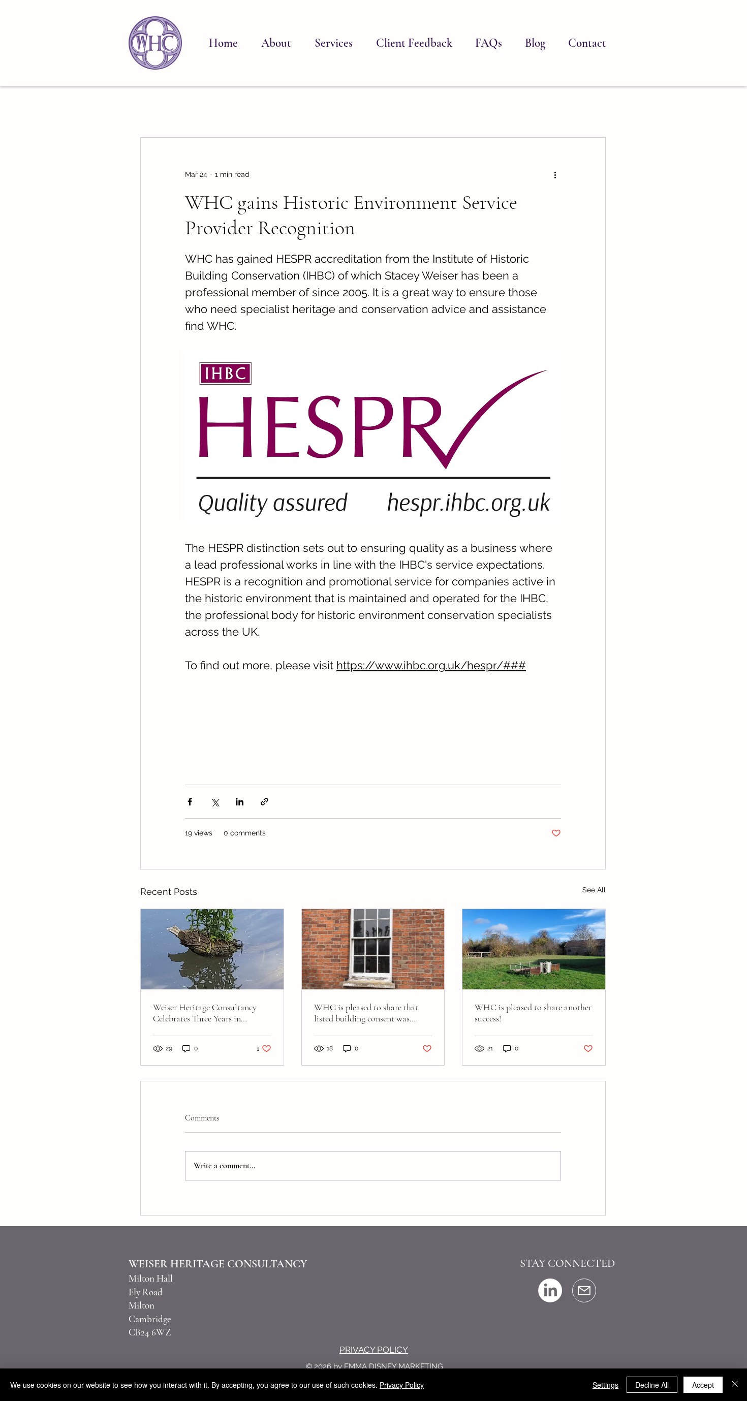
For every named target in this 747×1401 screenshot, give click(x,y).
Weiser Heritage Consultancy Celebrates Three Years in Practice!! (205, 1013)
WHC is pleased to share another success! (533, 1013)
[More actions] (555, 174)
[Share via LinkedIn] (239, 801)
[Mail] (584, 1290)
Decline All (652, 1385)
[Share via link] (264, 801)
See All (594, 890)
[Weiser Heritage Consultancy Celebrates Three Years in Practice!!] (212, 949)
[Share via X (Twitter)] (215, 801)
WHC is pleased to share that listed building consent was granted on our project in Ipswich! (366, 1013)
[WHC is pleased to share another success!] (533, 949)
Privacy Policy (402, 1385)
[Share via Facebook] (190, 801)
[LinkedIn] (550, 1290)
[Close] (735, 1385)
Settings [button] (605, 1385)
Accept (703, 1385)
